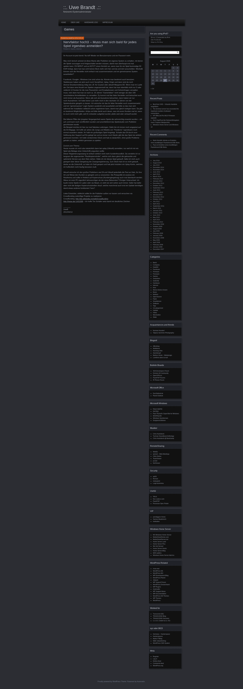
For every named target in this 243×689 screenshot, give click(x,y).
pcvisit (155, 461)
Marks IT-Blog (157, 639)
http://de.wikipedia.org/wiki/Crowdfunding (92, 199)
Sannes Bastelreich (159, 519)
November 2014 (158, 170)
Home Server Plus (159, 544)
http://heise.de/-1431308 (73, 201)
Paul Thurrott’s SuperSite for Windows (166, 414)
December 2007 (158, 249)
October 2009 (157, 226)
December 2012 (158, 197)
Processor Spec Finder (161, 503)
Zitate (155, 317)
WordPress (156, 600)
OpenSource (157, 297)
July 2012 (156, 201)
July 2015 (156, 165)
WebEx (155, 452)
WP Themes (157, 598)
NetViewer (156, 463)
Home (63, 22)
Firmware (156, 272)
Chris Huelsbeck (158, 434)
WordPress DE (158, 571)
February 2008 (158, 245)
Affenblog (156, 346)
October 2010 (157, 213)
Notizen (155, 294)
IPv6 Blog (160, 42)
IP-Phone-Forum (158, 380)
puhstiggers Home (159, 517)
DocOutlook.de (158, 393)
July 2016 (156, 160)
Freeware (156, 274)
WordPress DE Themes (161, 596)
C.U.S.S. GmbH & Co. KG (161, 621)
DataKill (155, 267)
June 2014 (156, 172)
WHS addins (157, 553)
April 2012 (156, 204)
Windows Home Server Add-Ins (163, 555)
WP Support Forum (159, 582)
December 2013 (158, 183)
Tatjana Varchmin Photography (163, 333)
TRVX (155, 497)
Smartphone (157, 301)
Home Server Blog (159, 551)
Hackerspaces (158, 636)
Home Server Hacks (160, 548)
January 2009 (157, 235)
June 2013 (156, 190)
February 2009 (158, 233)
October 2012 (157, 199)
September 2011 (158, 206)
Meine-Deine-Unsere (160, 290)
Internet (79, 49)
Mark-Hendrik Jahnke (160, 140)
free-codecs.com (158, 499)
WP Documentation (159, 594)
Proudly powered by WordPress (109, 681)
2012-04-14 (79, 38)
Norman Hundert (158, 330)
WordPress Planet (159, 578)
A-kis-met (156, 569)
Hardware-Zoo (91, 22)
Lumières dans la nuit (160, 357)
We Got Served (158, 546)
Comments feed (158, 663)
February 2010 (158, 222)
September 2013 (158, 188)
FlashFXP (156, 501)
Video (155, 313)
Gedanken (156, 278)
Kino (154, 288)
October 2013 (157, 185)
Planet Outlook (158, 396)
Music (155, 292)
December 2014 (158, 167)
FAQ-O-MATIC (158, 409)
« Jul (152, 89)
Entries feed (157, 661)
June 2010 (156, 215)
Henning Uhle (158, 351)
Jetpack (155, 580)
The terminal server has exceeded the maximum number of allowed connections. (165, 111)
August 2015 (157, 163)
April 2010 (156, 220)
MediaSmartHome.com (161, 537)
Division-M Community (160, 373)
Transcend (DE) (158, 614)
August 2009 (157, 229)
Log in (155, 659)
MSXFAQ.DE (157, 416)
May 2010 (156, 217)
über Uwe (75, 22)
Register (156, 656)
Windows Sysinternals (160, 418)
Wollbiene (156, 348)
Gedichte (156, 281)
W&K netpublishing (159, 641)
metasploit (156, 481)
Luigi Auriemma (158, 483)
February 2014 (158, 179)
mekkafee (156, 521)
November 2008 (158, 238)
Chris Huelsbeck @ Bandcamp (163, 438)
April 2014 (156, 174)
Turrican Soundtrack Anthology (163, 436)
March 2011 (157, 208)
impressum (108, 22)
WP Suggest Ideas (159, 591)
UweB (70, 38)
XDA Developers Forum (161, 371)
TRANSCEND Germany (161, 618)
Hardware (156, 283)
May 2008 (156, 240)
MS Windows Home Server (162, 535)
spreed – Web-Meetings (161, 454)
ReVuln (155, 479)
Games (73, 49)
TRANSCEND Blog (159, 616)
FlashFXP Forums (159, 378)
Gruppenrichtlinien (159, 420)
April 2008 (156, 242)
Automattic (156, 589)
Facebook (156, 269)
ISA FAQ (155, 411)
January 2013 (157, 195)
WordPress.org (158, 666)
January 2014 (157, 181)
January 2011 (157, 210)
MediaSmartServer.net (160, 539)
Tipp (154, 306)
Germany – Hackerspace (161, 634)
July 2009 (156, 231)
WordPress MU (158, 573)
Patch (155, 299)
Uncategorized (158, 308)
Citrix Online (157, 456)
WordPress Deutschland (161, 584)
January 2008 (157, 247)
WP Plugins (157, 587)
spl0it (155, 476)
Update (155, 310)
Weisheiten (157, 315)
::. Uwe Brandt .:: (82, 7)
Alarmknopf (157, 353)
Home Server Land (159, 542)
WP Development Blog (160, 575)
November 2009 (158, 224)
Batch (155, 263)
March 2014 (157, 176)
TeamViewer (157, 458)
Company (156, 265)
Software (156, 303)
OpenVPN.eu (157, 375)
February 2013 (158, 192)
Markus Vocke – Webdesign (162, 355)
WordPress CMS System (161, 643)
